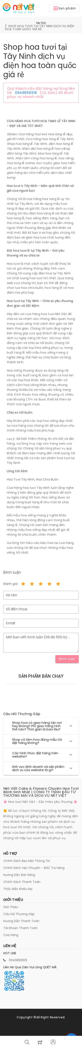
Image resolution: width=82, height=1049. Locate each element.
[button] (64, 8)
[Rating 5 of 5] (58, 583)
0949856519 (26, 92)
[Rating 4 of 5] (49, 583)
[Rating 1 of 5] (23, 583)
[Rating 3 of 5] (40, 583)
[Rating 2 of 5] (32, 583)
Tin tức (41, 23)
